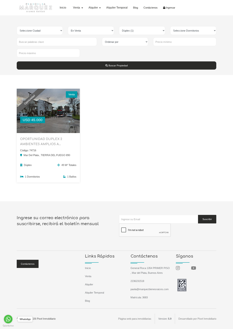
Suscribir (207, 219)
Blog (135, 7)
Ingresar (170, 7)
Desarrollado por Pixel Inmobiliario (197, 318)
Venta (88, 276)
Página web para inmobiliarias (134, 318)
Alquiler (89, 284)
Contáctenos (150, 7)
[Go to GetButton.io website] (8, 326)
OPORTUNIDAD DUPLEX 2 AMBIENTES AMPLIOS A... (41, 141)
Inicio (63, 7)
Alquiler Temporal (117, 7)
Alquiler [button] (94, 7)
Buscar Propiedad (118, 65)
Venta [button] (77, 7)
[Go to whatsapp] (8, 319)
